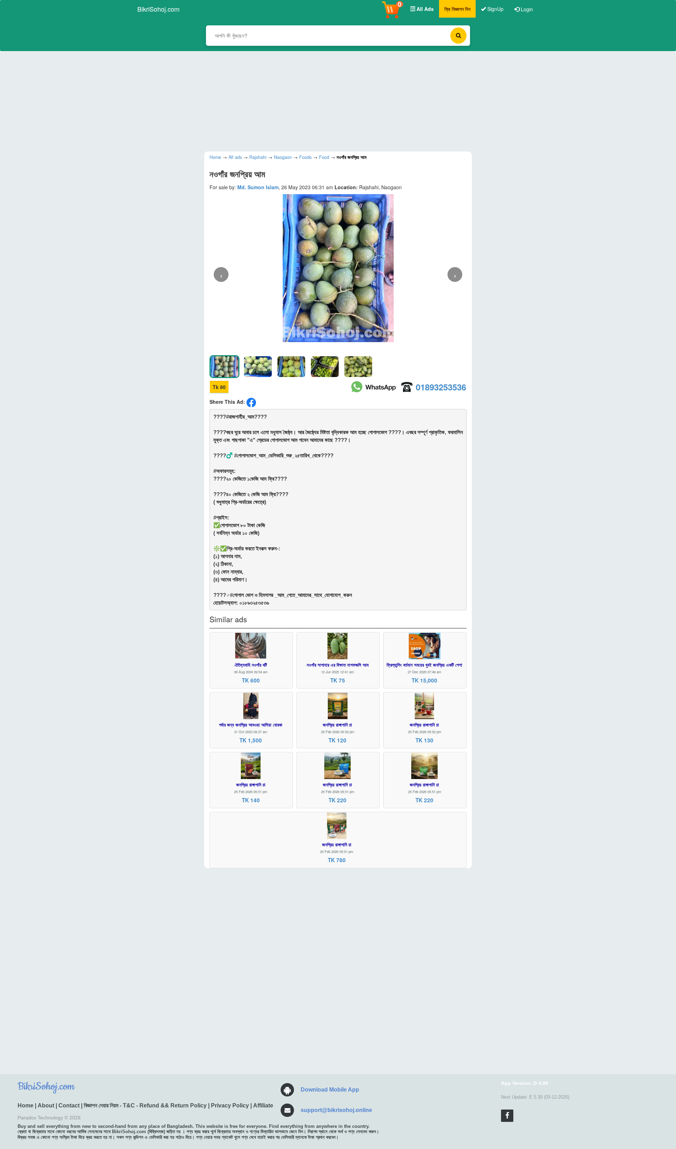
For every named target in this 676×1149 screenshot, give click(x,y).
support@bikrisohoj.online (336, 1110)
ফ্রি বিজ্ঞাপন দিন (457, 8)
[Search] (458, 35)
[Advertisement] (332, 100)
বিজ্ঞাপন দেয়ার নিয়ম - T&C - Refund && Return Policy (145, 1105)
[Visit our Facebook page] (507, 1116)
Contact (69, 1105)
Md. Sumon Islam (257, 187)
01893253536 (441, 387)
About (46, 1105)
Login (526, 9)
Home (25, 1105)
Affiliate (263, 1105)
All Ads (424, 8)
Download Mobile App (330, 1090)
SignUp (494, 8)
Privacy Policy (230, 1105)
